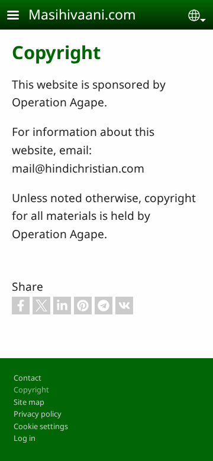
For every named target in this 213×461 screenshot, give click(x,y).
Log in (25, 438)
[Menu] (20, 16)
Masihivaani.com (82, 14)
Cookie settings (41, 426)
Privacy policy (38, 413)
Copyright (31, 389)
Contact (27, 377)
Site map (29, 402)
